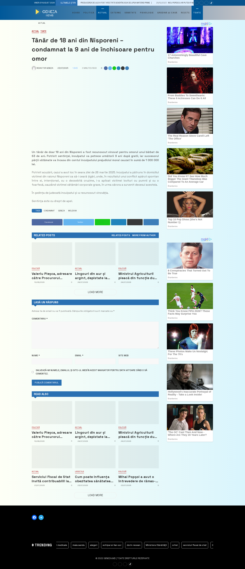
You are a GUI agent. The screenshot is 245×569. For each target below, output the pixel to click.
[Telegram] (206, 3)
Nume (36, 355)
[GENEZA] (47, 13)
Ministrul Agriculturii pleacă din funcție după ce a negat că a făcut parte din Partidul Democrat (138, 276)
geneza (61, 211)
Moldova (72, 211)
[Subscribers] (201, 3)
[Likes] (197, 3)
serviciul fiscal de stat (173, 545)
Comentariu (40, 318)
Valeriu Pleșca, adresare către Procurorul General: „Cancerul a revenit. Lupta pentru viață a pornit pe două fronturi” (52, 276)
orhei (153, 545)
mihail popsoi (211, 545)
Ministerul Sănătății (134, 545)
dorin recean (112, 545)
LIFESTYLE (79, 472)
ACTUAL (41, 23)
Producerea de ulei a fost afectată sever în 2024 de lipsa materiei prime (80, 3)
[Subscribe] (211, 3)
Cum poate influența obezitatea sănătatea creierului (93, 479)
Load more (95, 292)
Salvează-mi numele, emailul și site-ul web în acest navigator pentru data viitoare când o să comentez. (91, 372)
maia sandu (57, 545)
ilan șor (194, 545)
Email (79, 355)
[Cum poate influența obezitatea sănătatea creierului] (95, 456)
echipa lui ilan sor (90, 545)
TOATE (43, 31)
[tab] (120, 235)
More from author (144, 235)
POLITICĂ (36, 268)
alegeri (72, 545)
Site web (123, 355)
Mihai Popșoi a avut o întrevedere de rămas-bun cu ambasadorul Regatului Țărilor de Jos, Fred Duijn (137, 479)
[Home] (33, 23)
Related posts (121, 235)
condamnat (49, 211)
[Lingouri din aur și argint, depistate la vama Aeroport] (95, 253)
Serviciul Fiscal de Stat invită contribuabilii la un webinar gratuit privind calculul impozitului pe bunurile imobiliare (51, 479)
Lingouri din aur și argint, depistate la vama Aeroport (91, 276)
